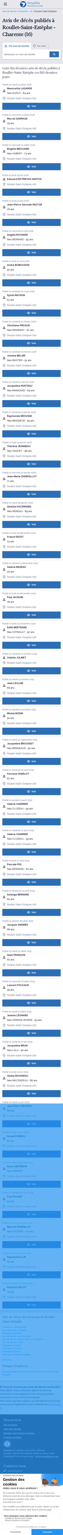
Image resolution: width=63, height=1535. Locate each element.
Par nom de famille (19, 46)
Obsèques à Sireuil (11, 1345)
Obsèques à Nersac (12, 1348)
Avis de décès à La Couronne (16, 1336)
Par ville (41, 46)
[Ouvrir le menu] (5, 4)
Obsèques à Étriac (11, 1351)
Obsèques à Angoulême (14, 1327)
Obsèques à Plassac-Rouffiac (16, 1354)
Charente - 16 (25, 11)
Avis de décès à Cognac (14, 1330)
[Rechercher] (54, 54)
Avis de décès (9, 11)
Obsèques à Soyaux (12, 1333)
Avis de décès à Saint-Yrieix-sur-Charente (22, 1339)
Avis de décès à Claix (12, 1342)
